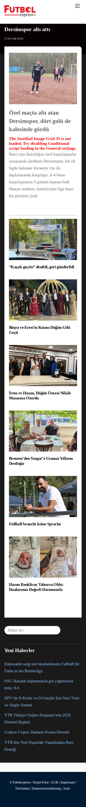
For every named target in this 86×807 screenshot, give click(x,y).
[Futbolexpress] (20, 15)
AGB (54, 782)
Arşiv (66, 788)
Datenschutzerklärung (46, 788)
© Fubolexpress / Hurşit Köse (29, 782)
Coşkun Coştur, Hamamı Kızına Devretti (36, 732)
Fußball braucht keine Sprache (35, 524)
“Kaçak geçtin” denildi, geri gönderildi (41, 266)
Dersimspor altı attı (27, 29)
